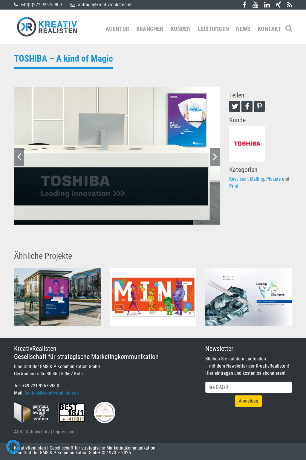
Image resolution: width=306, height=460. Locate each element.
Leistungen (213, 28)
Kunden (181, 28)
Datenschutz (38, 432)
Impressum (63, 432)
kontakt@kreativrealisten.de (52, 393)
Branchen (149, 28)
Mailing (257, 179)
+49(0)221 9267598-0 (40, 4)
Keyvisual (238, 179)
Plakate (273, 179)
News (243, 28)
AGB (18, 432)
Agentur (117, 28)
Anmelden (248, 401)
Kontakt (269, 28)
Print (233, 186)
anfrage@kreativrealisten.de (105, 4)
